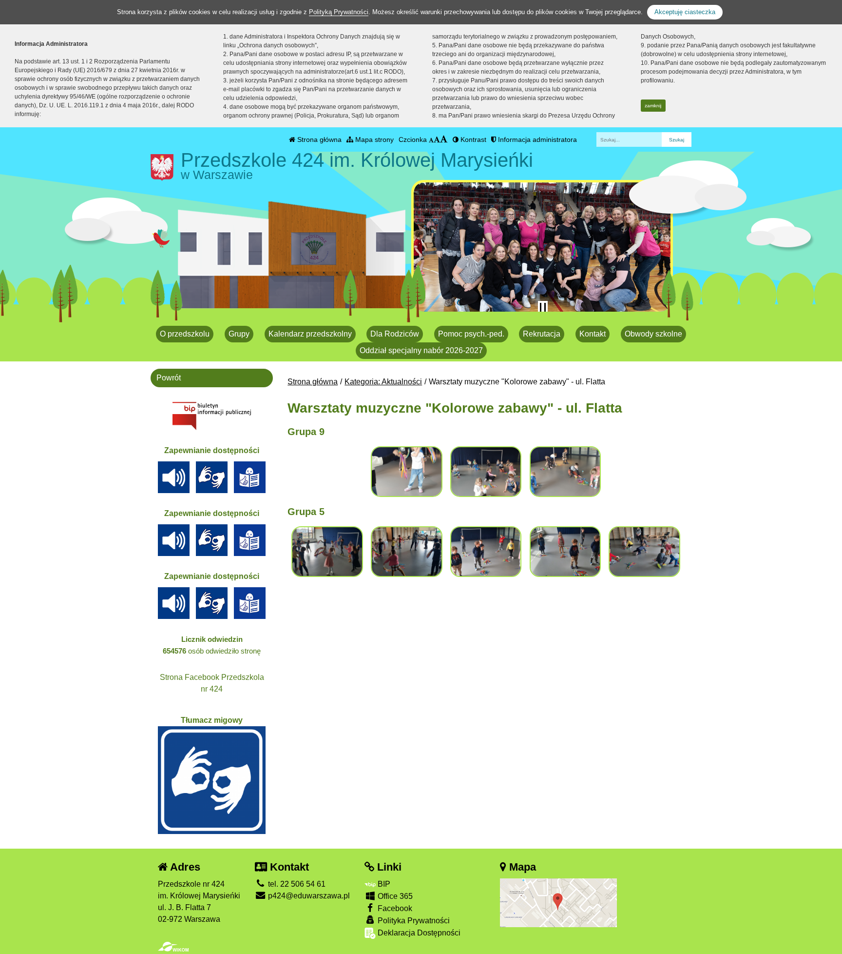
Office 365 (394, 896)
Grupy (239, 334)
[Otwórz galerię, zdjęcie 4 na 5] (565, 551)
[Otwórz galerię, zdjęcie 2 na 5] (406, 551)
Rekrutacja (541, 334)
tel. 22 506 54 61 (295, 884)
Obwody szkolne (653, 334)
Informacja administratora (536, 139)
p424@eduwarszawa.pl (308, 896)
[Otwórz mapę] (558, 902)
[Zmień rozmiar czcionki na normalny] (431, 139)
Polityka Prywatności (413, 920)
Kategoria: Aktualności (383, 382)
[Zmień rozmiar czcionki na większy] (437, 139)
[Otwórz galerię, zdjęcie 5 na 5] (644, 551)
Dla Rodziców (394, 334)
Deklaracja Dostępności (418, 933)
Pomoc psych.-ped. (471, 334)
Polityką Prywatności (338, 12)
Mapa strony (373, 139)
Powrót (168, 378)
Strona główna (318, 139)
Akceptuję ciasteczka (684, 12)
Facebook (394, 908)
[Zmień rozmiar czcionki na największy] (444, 139)
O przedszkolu (185, 334)
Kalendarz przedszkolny (310, 334)
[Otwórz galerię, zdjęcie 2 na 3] (485, 471)
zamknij (653, 105)
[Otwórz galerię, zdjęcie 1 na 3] (406, 471)
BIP (383, 884)
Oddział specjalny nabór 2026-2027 (421, 350)
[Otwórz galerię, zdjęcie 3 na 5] (485, 551)
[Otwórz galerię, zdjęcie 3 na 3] (565, 471)
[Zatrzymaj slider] (543, 308)
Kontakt (592, 334)
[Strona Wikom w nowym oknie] (173, 947)
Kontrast (472, 139)
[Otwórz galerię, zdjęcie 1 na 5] (327, 551)
